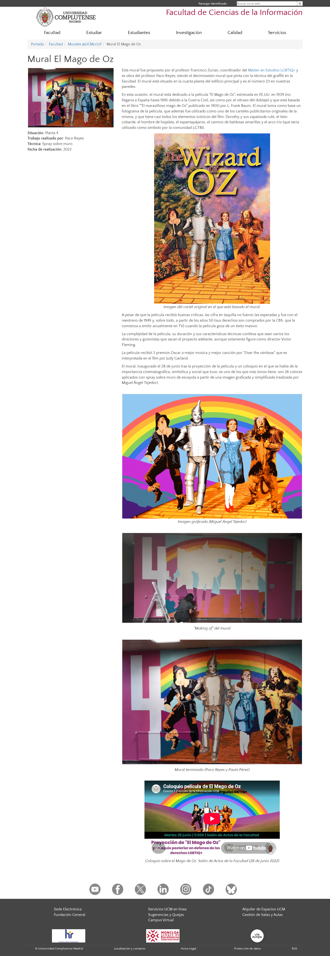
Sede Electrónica (68, 909)
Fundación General (69, 915)
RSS (294, 948)
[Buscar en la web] (300, 3)
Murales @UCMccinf (84, 44)
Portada (37, 44)
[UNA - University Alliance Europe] (257, 935)
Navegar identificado (213, 3)
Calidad (235, 32)
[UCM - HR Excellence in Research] (68, 935)
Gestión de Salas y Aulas (262, 915)
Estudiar (94, 32)
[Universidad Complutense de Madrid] (66, 17)
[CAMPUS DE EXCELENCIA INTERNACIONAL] (162, 935)
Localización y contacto (129, 948)
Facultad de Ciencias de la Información (234, 12)
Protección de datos (247, 948)
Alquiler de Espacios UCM (263, 909)
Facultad (52, 32)
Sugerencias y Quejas (166, 915)
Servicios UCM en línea (167, 909)
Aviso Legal (188, 948)
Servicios (277, 32)
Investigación (189, 32)
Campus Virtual (161, 920)
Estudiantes (139, 32)
